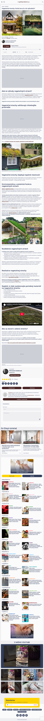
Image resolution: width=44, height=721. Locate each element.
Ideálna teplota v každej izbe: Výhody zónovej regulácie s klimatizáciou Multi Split (35, 594)
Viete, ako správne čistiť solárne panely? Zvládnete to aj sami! (21, 342)
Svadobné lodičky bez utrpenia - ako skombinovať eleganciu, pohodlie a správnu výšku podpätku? (15, 497)
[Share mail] (17, 383)
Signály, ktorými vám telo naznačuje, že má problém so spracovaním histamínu (35, 509)
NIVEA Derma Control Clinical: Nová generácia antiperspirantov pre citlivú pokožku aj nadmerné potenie (35, 558)
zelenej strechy (5, 201)
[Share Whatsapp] (6, 383)
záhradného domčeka (14, 277)
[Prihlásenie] (2, 2)
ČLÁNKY (11, 541)
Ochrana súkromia (36, 709)
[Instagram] (17, 715)
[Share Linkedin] (14, 383)
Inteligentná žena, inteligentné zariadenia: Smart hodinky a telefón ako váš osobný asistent (35, 546)
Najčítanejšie (11, 476)
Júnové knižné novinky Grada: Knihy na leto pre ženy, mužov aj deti (34, 617)
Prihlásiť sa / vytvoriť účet (22, 399)
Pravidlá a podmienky (25, 709)
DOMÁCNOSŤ (12, 577)
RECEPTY (11, 517)
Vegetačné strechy (29, 95)
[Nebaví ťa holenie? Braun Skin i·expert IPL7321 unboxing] (11, 687)
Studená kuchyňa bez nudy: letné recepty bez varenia (35, 605)
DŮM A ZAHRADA (13, 529)
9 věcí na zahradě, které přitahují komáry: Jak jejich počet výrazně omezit (15, 532)
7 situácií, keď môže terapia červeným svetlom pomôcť (15, 508)
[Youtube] (20, 715)
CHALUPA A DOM (13, 590)
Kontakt (10, 709)
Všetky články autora (15, 375)
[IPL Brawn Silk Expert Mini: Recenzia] (33, 687)
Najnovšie (32, 476)
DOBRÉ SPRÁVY (12, 553)
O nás (4, 709)
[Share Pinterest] (11, 383)
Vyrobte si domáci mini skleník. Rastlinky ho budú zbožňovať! (19, 141)
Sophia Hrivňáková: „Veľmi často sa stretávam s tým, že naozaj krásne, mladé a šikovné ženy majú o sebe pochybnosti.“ (35, 486)
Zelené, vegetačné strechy (8, 188)
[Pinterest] (26, 715)
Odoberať (35, 704)
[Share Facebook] (3, 383)
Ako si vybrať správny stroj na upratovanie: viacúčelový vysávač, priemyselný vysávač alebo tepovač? (35, 582)
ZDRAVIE (11, 505)
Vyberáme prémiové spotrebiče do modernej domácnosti (14, 604)
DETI (10, 565)
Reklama (16, 709)
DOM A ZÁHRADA (33, 566)
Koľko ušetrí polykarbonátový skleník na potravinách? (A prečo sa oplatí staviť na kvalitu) (35, 570)
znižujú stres (14, 207)
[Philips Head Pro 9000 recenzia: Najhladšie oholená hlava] (33, 674)
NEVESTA (11, 493)
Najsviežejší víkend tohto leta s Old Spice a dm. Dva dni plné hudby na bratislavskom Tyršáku (15, 485)
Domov (3, 6)
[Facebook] (23, 715)
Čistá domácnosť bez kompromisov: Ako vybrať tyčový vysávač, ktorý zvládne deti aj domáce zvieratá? (15, 617)
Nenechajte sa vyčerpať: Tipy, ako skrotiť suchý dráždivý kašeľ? (14, 544)
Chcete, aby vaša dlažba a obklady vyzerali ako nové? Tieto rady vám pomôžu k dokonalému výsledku (15, 581)
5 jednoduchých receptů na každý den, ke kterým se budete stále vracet (35, 533)
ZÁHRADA (6, 6)
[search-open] (4, 2)
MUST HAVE (31, 494)
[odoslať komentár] (39, 419)
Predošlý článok (12, 388)
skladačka (16, 281)
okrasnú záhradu (13, 212)
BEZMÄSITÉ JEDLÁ (33, 602)
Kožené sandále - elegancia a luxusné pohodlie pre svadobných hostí (35, 497)
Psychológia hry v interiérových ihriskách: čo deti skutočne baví (15, 568)
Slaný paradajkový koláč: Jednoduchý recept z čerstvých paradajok (35, 521)
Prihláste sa (10, 392)
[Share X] (8, 383)
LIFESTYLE (11, 481)
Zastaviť (5, 52)
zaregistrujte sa (30, 395)
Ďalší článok (32, 388)
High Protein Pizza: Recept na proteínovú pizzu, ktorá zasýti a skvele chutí (15, 520)
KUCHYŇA (11, 602)
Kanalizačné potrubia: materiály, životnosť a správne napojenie (14, 592)
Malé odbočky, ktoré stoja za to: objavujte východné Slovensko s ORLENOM (15, 556)
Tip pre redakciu (22, 711)
